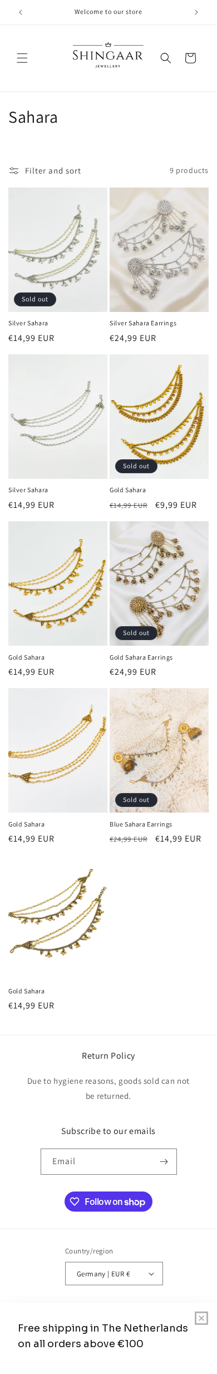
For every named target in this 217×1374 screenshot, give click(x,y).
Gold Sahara (128, 490)
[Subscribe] (164, 1162)
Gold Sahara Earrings (141, 657)
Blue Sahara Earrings (141, 824)
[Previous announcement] (20, 12)
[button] (22, 58)
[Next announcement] (196, 12)
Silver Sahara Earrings (143, 323)
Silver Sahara (28, 323)
